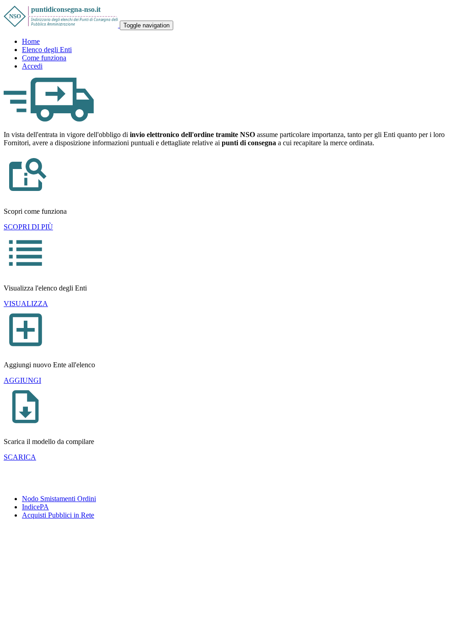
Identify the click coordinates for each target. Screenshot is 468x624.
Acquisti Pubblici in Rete (58, 515)
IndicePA (35, 507)
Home (31, 41)
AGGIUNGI (22, 380)
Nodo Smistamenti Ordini (59, 498)
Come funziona (44, 58)
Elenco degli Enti (47, 49)
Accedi (32, 66)
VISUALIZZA (26, 303)
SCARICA (20, 457)
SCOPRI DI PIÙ (28, 227)
